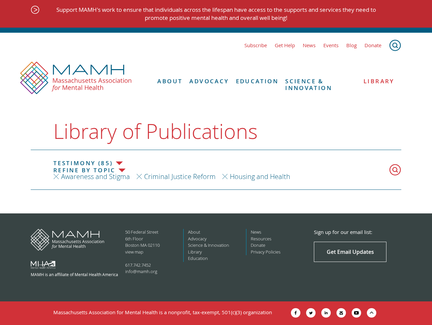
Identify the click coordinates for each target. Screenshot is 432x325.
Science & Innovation (308, 85)
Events (331, 45)
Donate (372, 45)
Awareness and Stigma (95, 176)
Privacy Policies (265, 252)
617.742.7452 (138, 265)
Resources (261, 239)
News (309, 45)
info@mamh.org (141, 271)
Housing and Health (260, 176)
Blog (351, 45)
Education (257, 81)
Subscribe (255, 45)
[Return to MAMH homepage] (76, 78)
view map (134, 252)
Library (379, 81)
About (170, 81)
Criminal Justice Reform (180, 176)
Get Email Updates (350, 252)
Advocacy (209, 81)
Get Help (285, 45)
